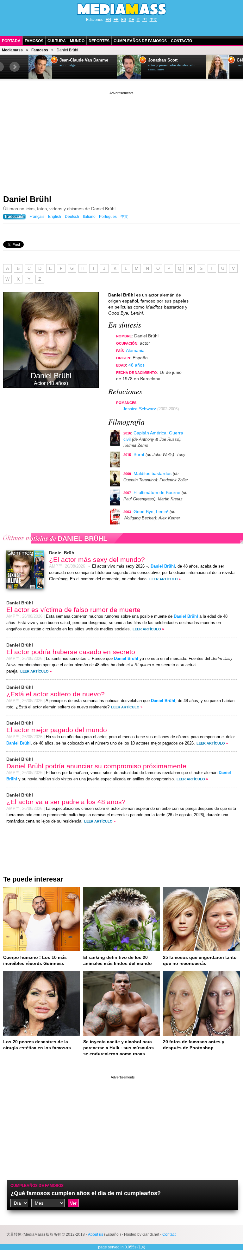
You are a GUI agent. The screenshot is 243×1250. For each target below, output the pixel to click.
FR (116, 19)
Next (14, 67)
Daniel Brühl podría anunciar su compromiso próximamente (96, 766)
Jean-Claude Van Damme (83, 60)
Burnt (139, 454)
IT (138, 19)
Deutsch (72, 216)
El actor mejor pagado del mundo (56, 729)
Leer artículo (163, 579)
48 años (136, 365)
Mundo (77, 41)
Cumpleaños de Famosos (140, 41)
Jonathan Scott (163, 60)
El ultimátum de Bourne (157, 492)
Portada (11, 41)
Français (36, 216)
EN (108, 19)
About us (95, 1234)
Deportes (99, 41)
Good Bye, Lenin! (151, 511)
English (54, 216)
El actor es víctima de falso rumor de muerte (73, 609)
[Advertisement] (121, 140)
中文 (153, 19)
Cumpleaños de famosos (37, 1185)
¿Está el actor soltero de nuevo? (55, 694)
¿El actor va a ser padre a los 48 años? (66, 801)
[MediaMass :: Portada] (121, 9)
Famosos (34, 41)
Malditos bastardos (152, 473)
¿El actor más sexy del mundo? (97, 559)
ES (123, 19)
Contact (169, 1234)
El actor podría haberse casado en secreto (70, 651)
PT (144, 19)
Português (108, 216)
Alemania (135, 350)
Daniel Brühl (27, 199)
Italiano (89, 216)
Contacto (181, 41)
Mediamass (12, 50)
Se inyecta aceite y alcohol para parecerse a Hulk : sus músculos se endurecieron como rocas (118, 1047)
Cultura (56, 41)
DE (131, 19)
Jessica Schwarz (139, 408)
